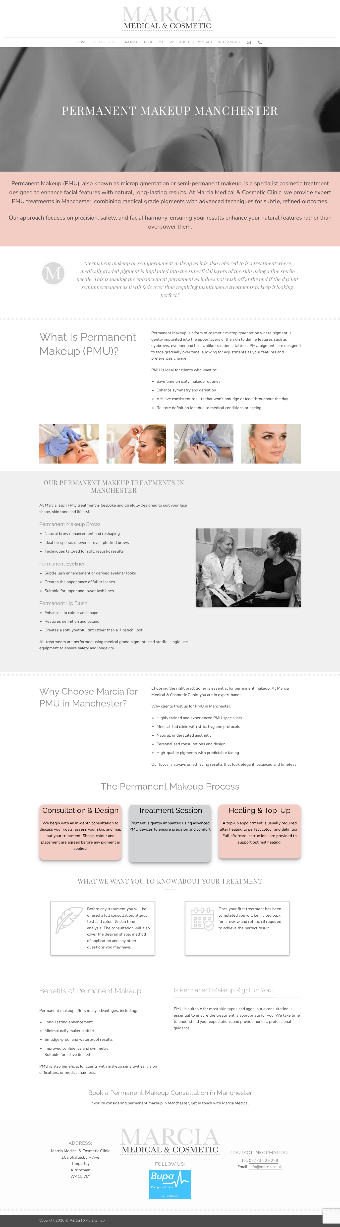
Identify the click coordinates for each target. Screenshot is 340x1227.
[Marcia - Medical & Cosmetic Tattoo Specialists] (168, 18)
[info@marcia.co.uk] (249, 42)
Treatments (103, 42)
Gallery (166, 42)
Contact (205, 42)
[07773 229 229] (260, 42)
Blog (148, 42)
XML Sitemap (94, 1220)
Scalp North (229, 42)
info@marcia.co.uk (265, 1167)
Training (130, 42)
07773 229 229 (263, 1160)
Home (82, 42)
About (185, 42)
